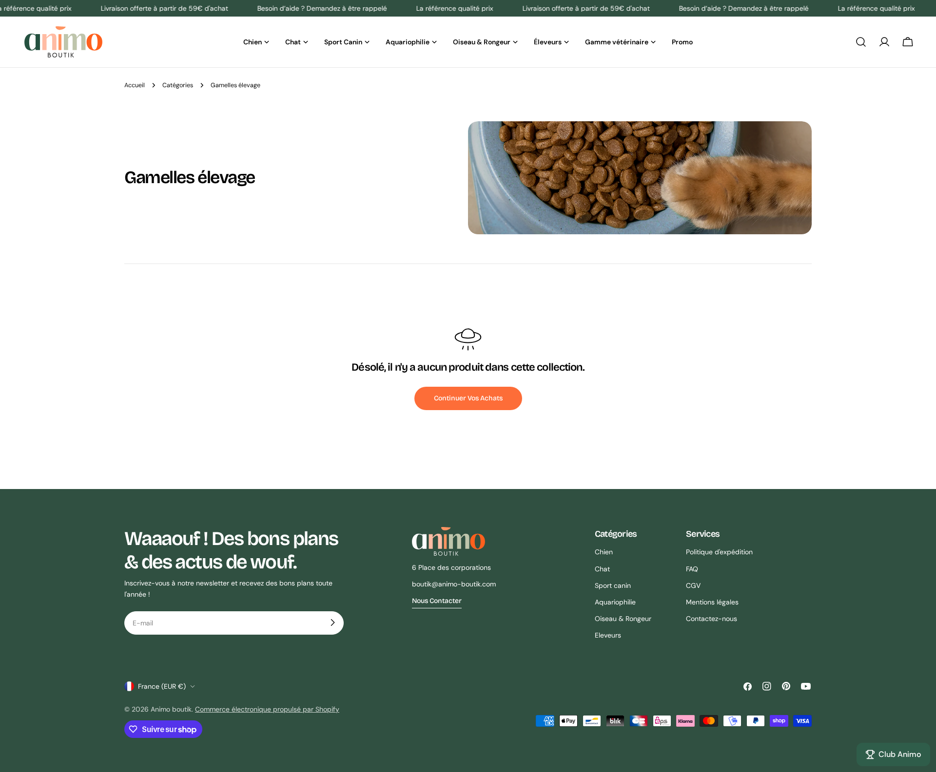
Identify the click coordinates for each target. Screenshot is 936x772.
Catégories (177, 85)
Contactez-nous (711, 618)
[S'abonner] (332, 622)
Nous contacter (437, 600)
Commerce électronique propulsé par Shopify (267, 709)
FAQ (692, 568)
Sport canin (613, 585)
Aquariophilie (615, 601)
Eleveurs (608, 634)
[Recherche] (861, 42)
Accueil (134, 85)
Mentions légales (712, 601)
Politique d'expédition (719, 551)
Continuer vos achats (468, 398)
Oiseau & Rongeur (623, 618)
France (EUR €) (162, 686)
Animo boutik (171, 709)
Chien (604, 551)
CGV (693, 585)
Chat (602, 568)
